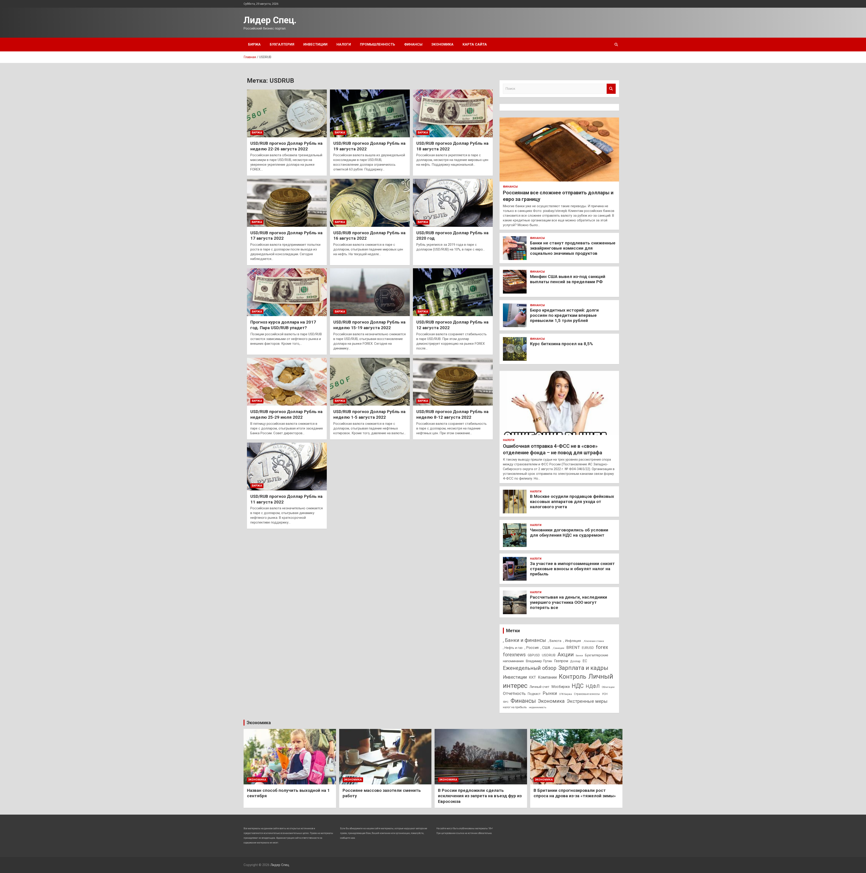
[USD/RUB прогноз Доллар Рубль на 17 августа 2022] (287, 203)
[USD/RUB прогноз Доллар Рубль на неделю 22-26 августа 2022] (287, 113)
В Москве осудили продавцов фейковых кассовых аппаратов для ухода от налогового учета (572, 501)
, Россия (532, 648)
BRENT (573, 647)
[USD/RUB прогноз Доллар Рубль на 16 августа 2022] (370, 203)
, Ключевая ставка (593, 641)
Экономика (442, 44)
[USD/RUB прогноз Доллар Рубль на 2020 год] (453, 203)
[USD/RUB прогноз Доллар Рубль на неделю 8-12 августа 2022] (453, 382)
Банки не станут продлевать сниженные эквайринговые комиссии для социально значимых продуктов (572, 248)
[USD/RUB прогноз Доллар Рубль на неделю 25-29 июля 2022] (287, 382)
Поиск (611, 89)
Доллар (575, 661)
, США (545, 648)
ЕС (585, 661)
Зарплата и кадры (583, 667)
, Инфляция (572, 641)
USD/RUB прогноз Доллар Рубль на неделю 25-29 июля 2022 (286, 414)
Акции (565, 654)
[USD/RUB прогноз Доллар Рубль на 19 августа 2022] (370, 113)
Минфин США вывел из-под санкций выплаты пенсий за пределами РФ (567, 279)
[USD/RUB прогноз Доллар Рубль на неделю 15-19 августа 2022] (370, 292)
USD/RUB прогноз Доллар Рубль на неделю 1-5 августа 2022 (369, 414)
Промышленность (377, 44)
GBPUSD (534, 655)
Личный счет (539, 687)
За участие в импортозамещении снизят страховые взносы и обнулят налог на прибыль (572, 569)
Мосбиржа (560, 687)
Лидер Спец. (270, 20)
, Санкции (558, 648)
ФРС (506, 701)
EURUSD (588, 648)
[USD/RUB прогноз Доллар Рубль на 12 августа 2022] (453, 292)
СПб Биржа (565, 694)
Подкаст (534, 694)
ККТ (532, 677)
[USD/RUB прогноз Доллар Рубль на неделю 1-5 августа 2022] (370, 382)
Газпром (561, 661)
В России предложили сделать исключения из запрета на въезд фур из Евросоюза (480, 796)
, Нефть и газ (513, 648)
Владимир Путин (539, 661)
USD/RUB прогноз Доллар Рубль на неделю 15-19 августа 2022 (369, 324)
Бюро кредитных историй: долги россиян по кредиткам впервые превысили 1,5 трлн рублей (564, 315)
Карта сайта (475, 44)
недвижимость (537, 707)
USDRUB (548, 655)
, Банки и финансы (524, 640)
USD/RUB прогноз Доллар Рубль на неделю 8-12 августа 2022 (452, 414)
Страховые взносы (587, 694)
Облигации (608, 687)
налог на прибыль (515, 707)
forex (602, 647)
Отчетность (514, 693)
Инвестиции (315, 44)
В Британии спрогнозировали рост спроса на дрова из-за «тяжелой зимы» (575, 793)
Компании (547, 677)
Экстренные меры (587, 701)
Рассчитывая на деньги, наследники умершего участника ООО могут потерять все (568, 602)
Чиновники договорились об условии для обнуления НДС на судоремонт (569, 532)
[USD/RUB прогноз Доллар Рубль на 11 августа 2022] (287, 466)
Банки (579, 655)
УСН (605, 694)
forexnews (514, 654)
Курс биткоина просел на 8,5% (561, 343)
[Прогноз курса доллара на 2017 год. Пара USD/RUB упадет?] (287, 292)
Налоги (343, 44)
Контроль (572, 676)
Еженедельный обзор (529, 668)
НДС (578, 686)
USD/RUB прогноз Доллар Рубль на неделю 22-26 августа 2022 (286, 146)
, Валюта (554, 641)
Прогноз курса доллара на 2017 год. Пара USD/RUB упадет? (283, 324)
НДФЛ (593, 686)
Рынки (550, 693)
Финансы (413, 44)
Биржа (254, 44)
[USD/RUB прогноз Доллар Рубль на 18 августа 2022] (453, 113)
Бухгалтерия (282, 44)
